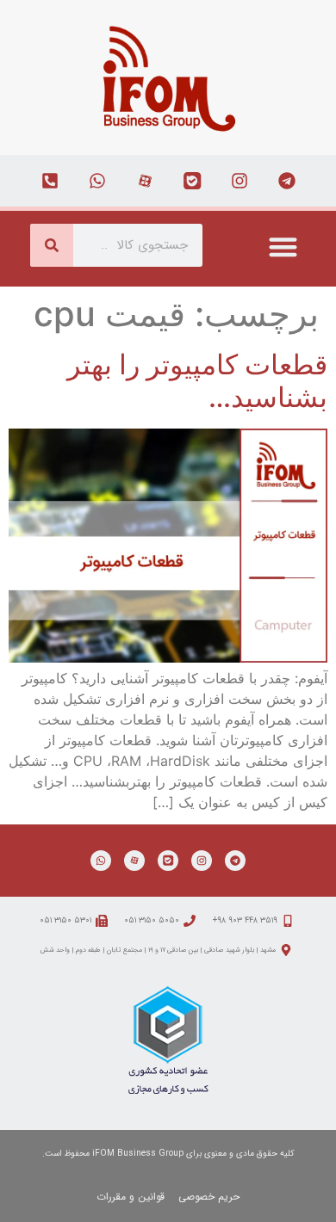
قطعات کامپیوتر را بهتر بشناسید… (197, 381)
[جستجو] (51, 245)
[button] (284, 246)
